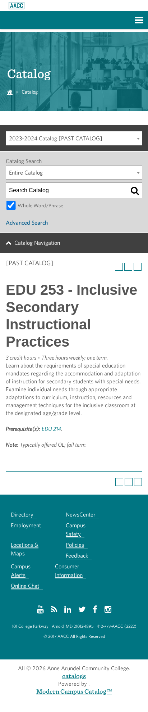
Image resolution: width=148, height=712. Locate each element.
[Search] (134, 190)
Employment (26, 525)
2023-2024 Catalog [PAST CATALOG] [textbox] (55, 138)
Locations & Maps (24, 549)
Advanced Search (27, 222)
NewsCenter (81, 514)
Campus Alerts (21, 570)
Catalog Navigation (37, 242)
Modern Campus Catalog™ (74, 691)
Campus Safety (75, 529)
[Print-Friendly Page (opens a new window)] (128, 267)
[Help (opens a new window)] (138, 267)
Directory (22, 514)
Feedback (77, 555)
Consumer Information (69, 570)
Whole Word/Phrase (40, 205)
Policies (75, 544)
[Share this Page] (119, 267)
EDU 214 (51, 428)
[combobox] (74, 138)
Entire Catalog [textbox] (26, 172)
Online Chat (25, 585)
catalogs (74, 676)
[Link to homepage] (16, 5)
